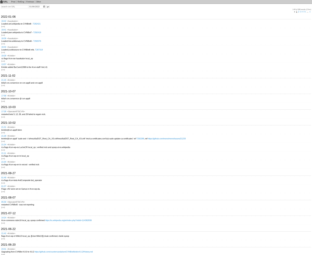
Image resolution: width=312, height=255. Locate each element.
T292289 (140, 139)
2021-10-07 (8, 91)
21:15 (3, 80)
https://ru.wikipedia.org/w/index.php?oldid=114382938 (68, 220)
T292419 (37, 32)
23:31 (3, 249)
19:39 (3, 38)
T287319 (39, 50)
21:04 (3, 162)
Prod (13, 2)
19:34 (3, 47)
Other (38, 2)
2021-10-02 (8, 123)
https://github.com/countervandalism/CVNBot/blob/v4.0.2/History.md (63, 252)
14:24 (3, 218)
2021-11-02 (8, 76)
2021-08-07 (8, 197)
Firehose (30, 2)
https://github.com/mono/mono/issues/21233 (167, 139)
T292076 (37, 41)
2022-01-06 (8, 17)
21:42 (3, 233)
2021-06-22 (8, 229)
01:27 (3, 186)
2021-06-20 (8, 245)
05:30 (3, 202)
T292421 (37, 24)
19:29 (3, 56)
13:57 (3, 64)
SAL (5, 1)
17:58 (3, 96)
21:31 (3, 127)
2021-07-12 (8, 213)
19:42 (3, 21)
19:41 (3, 30)
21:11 (3, 153)
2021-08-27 (8, 173)
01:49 (3, 178)
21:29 (3, 136)
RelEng (21, 2)
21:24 (3, 145)
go (48, 7)
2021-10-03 (8, 107)
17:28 (3, 111)
